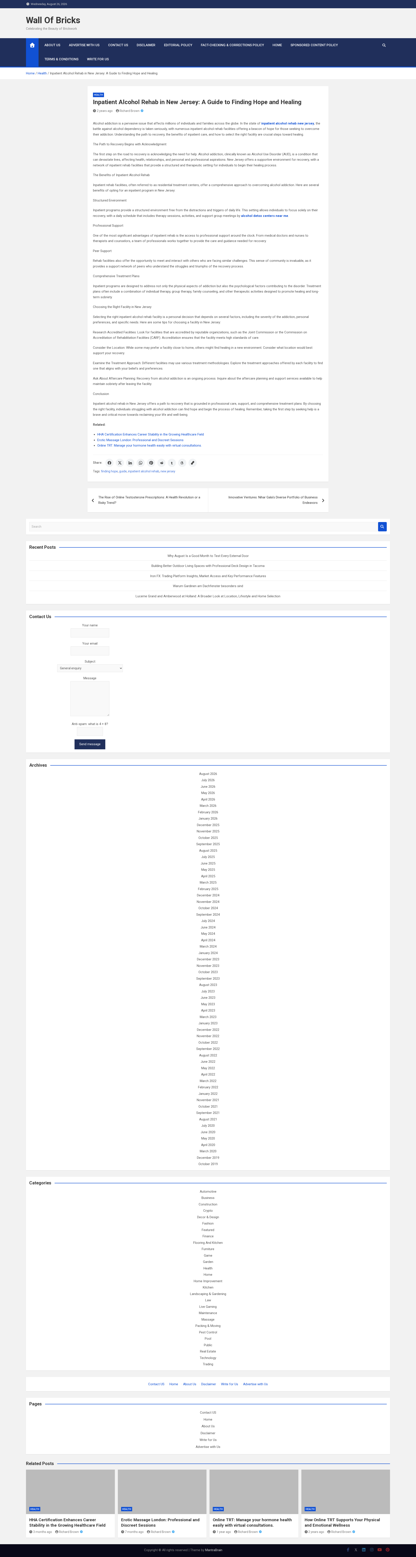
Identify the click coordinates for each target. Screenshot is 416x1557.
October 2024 (208, 908)
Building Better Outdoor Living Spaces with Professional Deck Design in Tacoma (208, 566)
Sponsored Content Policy (314, 45)
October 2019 (208, 1164)
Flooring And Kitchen (208, 1243)
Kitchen (208, 1287)
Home (277, 45)
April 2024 (208, 940)
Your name (90, 625)
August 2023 (208, 985)
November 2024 (208, 902)
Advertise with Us (84, 45)
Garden (208, 1262)
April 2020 (208, 1145)
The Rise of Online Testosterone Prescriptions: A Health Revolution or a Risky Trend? (149, 500)
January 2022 (208, 1094)
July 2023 (208, 991)
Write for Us (98, 59)
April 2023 (208, 1010)
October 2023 (208, 972)
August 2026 (208, 774)
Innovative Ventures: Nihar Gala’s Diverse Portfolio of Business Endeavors (273, 500)
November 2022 (208, 1036)
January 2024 (208, 953)
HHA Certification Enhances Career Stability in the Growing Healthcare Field (150, 434)
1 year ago (224, 1532)
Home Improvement (208, 1281)
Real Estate (208, 1351)
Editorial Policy (178, 45)
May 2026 (208, 793)
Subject (90, 661)
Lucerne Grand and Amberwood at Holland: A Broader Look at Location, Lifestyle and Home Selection (208, 596)
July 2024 (208, 921)
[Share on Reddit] (161, 463)
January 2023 (208, 1023)
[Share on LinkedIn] (130, 463)
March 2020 (208, 1151)
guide (123, 471)
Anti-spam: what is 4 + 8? (90, 724)
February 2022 (208, 1087)
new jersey (168, 471)
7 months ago (134, 1532)
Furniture (208, 1249)
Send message (90, 744)
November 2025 (208, 831)
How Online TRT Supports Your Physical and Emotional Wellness (342, 1522)
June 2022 (208, 1062)
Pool (208, 1339)
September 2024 (208, 915)
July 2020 (208, 1126)
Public (208, 1345)
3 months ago (42, 1532)
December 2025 (208, 825)
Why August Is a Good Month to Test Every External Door (208, 556)
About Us (52, 45)
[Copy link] (192, 463)
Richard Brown (130, 111)
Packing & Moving (208, 1326)
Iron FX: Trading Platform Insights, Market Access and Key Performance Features (208, 576)
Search (382, 526)
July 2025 (208, 857)
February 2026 (208, 812)
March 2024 (208, 946)
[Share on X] (120, 463)
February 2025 (208, 889)
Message (89, 678)
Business (208, 1198)
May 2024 (208, 934)
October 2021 (208, 1106)
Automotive (208, 1192)
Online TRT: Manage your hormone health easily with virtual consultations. (149, 445)
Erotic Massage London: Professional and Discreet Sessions (140, 440)
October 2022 (208, 1043)
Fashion (208, 1223)
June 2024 (208, 927)
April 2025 (208, 876)
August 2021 (208, 1119)
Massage (208, 1319)
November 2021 (208, 1100)
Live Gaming (208, 1307)
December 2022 (208, 1030)
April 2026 (208, 799)
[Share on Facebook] (109, 463)
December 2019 (208, 1158)
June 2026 (208, 787)
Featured (208, 1230)
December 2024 (208, 895)
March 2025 (208, 882)
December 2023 (208, 959)
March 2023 (208, 1017)
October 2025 (208, 838)
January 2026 (208, 818)
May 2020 (208, 1138)
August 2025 (208, 851)
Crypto (208, 1211)
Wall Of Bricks (53, 20)
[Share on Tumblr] (172, 463)
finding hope (109, 471)
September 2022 (208, 1049)
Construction (208, 1204)
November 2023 (208, 966)
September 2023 (208, 979)
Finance (208, 1236)
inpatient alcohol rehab (143, 471)
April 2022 (208, 1074)
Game (208, 1255)
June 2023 (208, 998)
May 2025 (208, 870)
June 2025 (208, 863)
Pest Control (208, 1332)
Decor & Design (208, 1217)
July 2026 (208, 780)
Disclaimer (146, 45)
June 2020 (208, 1132)
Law (208, 1300)
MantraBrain (213, 1550)
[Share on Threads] (182, 463)
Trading (208, 1364)
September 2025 (208, 844)
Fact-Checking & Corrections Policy (232, 45)
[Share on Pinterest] (151, 463)
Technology (208, 1358)
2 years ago (105, 111)
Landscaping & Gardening (208, 1294)
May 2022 (208, 1068)
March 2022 (208, 1081)
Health (98, 94)
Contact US (118, 45)
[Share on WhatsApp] (140, 463)
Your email (90, 643)
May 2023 (208, 1004)
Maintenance (208, 1313)
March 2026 (208, 806)
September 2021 (208, 1113)
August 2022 (208, 1055)
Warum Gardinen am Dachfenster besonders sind (208, 586)
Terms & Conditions (61, 59)
